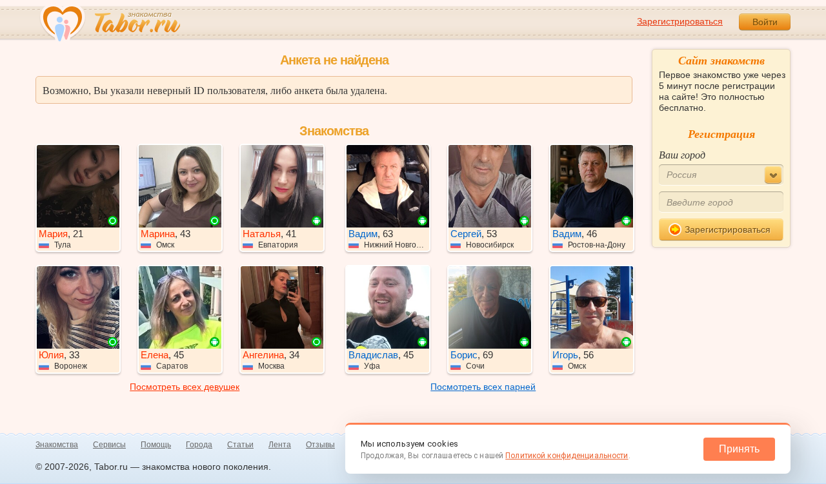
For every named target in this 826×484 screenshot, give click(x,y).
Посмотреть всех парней (483, 387)
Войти (765, 22)
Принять (739, 448)
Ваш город (682, 154)
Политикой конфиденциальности (566, 455)
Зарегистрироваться (680, 21)
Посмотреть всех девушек (184, 387)
